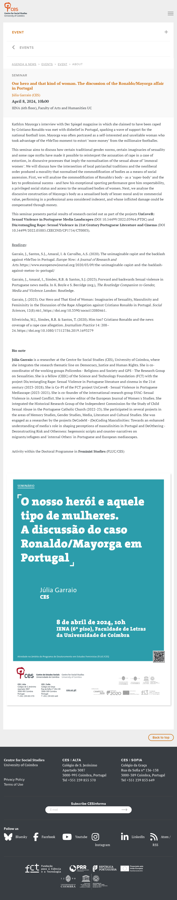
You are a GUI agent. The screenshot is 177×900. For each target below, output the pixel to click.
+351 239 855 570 (82, 780)
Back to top (161, 737)
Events (27, 48)
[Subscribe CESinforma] (127, 809)
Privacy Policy (14, 779)
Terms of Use (13, 784)
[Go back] (13, 48)
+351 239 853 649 (141, 780)
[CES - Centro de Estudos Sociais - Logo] (15, 9)
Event (18, 32)
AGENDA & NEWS (24, 64)
